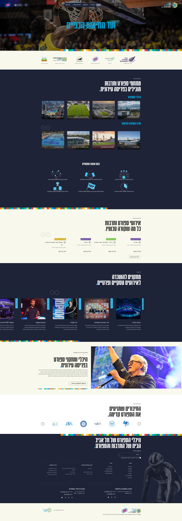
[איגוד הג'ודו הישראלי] (83, 423)
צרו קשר (68, 5)
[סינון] (26, 5)
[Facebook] (111, 497)
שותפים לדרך (129, 475)
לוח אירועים (77, 5)
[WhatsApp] (64, 497)
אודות (93, 5)
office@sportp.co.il (64, 492)
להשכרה (85, 5)
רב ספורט (90, 468)
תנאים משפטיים (108, 471)
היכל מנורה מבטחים (52, 474)
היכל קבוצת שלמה (52, 470)
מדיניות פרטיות (108, 473)
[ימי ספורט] (65, 308)
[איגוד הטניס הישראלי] (112, 423)
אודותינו (130, 467)
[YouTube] (107, 497)
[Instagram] (114, 497)
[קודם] (43, 128)
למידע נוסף (137, 251)
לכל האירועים (134, 257)
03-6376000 (67, 494)
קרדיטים (130, 478)
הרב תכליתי (72, 472)
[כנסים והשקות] (33, 308)
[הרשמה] (119, 454)
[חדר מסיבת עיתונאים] (97, 308)
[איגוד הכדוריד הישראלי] (126, 423)
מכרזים (130, 471)
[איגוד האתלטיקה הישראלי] (69, 423)
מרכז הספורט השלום (70, 474)
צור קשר (110, 467)
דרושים (130, 473)
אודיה (136, 242)
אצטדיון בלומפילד (52, 468)
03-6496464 (110, 494)
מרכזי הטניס (89, 474)
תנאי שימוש (123, 457)
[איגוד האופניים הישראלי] (55, 423)
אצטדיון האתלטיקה (87, 472)
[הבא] (48, 128)
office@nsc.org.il (108, 491)
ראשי (98, 5)
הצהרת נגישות (109, 469)
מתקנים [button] (19, 5)
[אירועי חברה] (128, 308)
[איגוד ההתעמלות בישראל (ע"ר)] (97, 423)
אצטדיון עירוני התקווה (52, 472)
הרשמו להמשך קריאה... (78, 383)
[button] (2, 48)
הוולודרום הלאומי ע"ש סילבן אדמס (68, 469)
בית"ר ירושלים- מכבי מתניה (103, 242)
